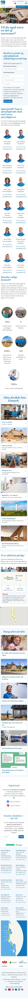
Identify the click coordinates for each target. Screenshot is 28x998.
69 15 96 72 (8, 147)
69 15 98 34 (22, 221)
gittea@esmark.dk (7, 272)
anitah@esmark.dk (7, 222)
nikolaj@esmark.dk (21, 248)
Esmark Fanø (19, 895)
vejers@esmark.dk (20, 885)
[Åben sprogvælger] (15, 3)
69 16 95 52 (8, 195)
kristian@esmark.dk (21, 173)
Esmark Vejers (19, 880)
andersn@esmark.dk (21, 222)
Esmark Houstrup (20, 865)
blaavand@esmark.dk (6, 900)
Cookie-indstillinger (15, 983)
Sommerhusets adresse (9, 66)
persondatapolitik (12, 96)
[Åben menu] (26, 3)
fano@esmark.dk (19, 900)
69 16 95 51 (8, 270)
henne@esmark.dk (5, 887)
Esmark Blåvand (5, 895)
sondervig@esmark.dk (6, 857)
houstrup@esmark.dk (20, 872)
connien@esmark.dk (7, 246)
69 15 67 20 (22, 270)
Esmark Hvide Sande (6, 865)
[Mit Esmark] (22, 3)
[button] (12, 615)
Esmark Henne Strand (6, 880)
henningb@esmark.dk (21, 197)
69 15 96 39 (22, 171)
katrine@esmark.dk (7, 173)
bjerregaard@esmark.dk (21, 857)
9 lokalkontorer (17, 123)
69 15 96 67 (8, 171)
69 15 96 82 (22, 246)
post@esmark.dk (19, 915)
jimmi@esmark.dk (20, 272)
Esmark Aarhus (19, 908)
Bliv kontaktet (8, 101)
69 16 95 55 (22, 195)
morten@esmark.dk (7, 149)
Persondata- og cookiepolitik (15, 981)
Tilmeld (21, 837)
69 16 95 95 (20, 1)
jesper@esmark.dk (20, 149)
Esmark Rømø (4, 908)
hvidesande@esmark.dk (6, 870)
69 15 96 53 (8, 244)
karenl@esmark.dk (7, 197)
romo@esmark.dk (5, 913)
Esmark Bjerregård (21, 850)
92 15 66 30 (8, 221)
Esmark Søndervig (5, 850)
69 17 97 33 (22, 147)
